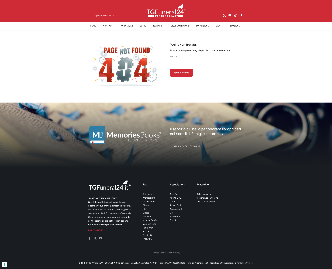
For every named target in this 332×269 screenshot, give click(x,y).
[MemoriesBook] (125, 135)
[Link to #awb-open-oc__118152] (241, 15)
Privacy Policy (158, 252)
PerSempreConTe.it (245, 263)
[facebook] (219, 15)
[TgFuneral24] (166, 5)
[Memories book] (207, 135)
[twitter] (224, 15)
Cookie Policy (173, 252)
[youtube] (230, 15)
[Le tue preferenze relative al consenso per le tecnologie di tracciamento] (4, 264)
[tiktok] (235, 15)
